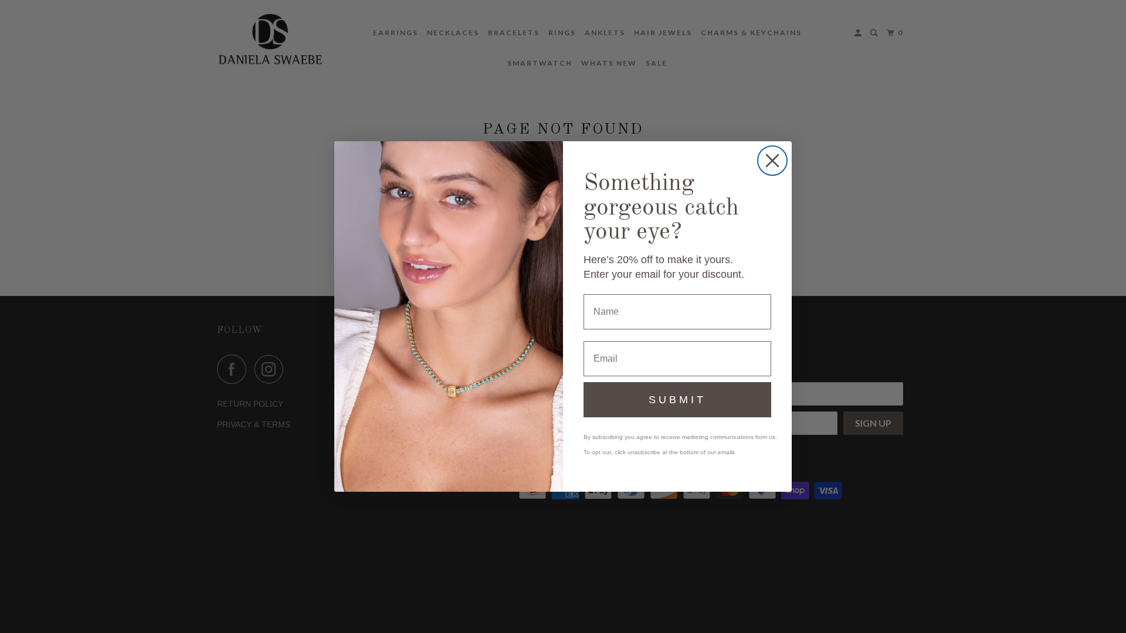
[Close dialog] (772, 160)
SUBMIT (677, 400)
